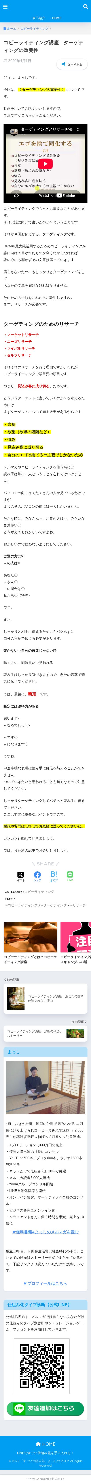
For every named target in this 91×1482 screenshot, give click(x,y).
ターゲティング (55, 905)
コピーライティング (39, 892)
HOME (48, 1444)
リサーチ (79, 905)
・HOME (55, 18)
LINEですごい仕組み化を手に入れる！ (45, 1453)
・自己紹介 (37, 18)
